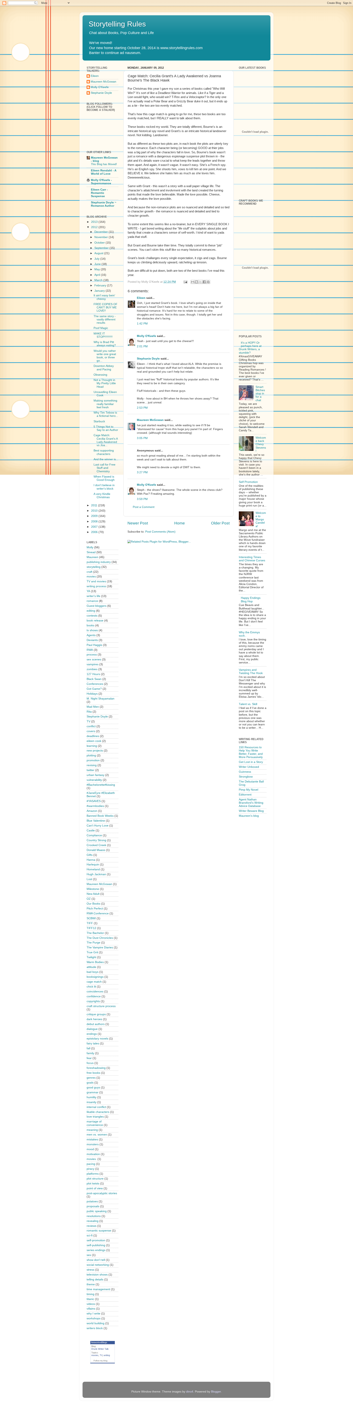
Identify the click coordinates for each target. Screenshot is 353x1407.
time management (98, 1289)
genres (91, 1077)
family (90, 1053)
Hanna (91, 859)
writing (107, 1355)
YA (88, 591)
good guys (93, 1087)
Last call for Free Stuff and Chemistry (104, 468)
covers (91, 731)
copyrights (93, 1001)
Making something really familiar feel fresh (105, 404)
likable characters (98, 1111)
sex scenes (94, 659)
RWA (90, 649)
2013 (94, 221)
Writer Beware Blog (251, 810)
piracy (90, 1168)
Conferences (95, 683)
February (100, 285)
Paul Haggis (94, 645)
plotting (91, 755)
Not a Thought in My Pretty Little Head (105, 383)
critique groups (96, 1014)
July (97, 258)
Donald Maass (96, 850)
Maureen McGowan (150, 420)
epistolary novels (97, 1038)
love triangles (95, 1116)
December (101, 231)
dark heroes (94, 1019)
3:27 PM (142, 472)
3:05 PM (142, 438)
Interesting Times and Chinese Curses (252, 559)
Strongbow (246, 776)
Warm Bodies (95, 962)
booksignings (95, 976)
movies (91, 576)
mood (90, 1149)
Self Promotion (248, 481)
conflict (91, 726)
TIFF (90, 923)
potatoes (92, 1201)
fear (89, 1058)
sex (89, 1255)
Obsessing (100, 374)
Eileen (141, 297)
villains (91, 1308)
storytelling (94, 566)
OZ (89, 898)
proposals (93, 1206)
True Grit (92, 952)
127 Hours (93, 674)
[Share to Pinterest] (208, 282)
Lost (89, 879)
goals (90, 1082)
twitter (90, 770)
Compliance (94, 835)
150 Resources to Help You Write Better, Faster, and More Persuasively (251, 752)
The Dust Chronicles (100, 937)
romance (92, 601)
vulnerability (94, 779)
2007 (94, 526)
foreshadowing (96, 1067)
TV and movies (96, 581)
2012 (94, 227)
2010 (94, 510)
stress (90, 1269)
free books (93, 1072)
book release (95, 620)
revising (92, 765)
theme (91, 1284)
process (92, 654)
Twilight (91, 957)
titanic (90, 1299)
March (98, 280)
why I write (93, 1313)
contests (92, 615)
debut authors (96, 1024)
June (98, 264)
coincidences (95, 991)
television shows (97, 1274)
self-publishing (96, 1245)
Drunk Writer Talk (100, 1349)
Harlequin (93, 864)
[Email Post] (185, 281)
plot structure (95, 1178)
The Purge (93, 942)
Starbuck (99, 421)
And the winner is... (106, 459)
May (97, 269)
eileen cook (94, 741)
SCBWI (91, 918)
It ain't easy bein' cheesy (104, 297)
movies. (92, 1159)
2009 (94, 516)
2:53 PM (142, 407)
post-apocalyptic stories (102, 1193)
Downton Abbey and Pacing (104, 367)
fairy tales (93, 1043)
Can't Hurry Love (97, 825)
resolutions (94, 1216)
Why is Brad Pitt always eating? (105, 344)
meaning (92, 1129)
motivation (93, 1154)
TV (88, 721)
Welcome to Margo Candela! (261, 519)
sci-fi (90, 1235)
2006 (94, 532)
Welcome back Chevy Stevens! (261, 444)
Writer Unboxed (249, 766)
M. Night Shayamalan (100, 698)
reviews (91, 1225)
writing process (96, 586)
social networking (98, 1264)
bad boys (92, 971)
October (100, 242)
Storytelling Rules (117, 24)
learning (92, 745)
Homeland (93, 869)
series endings (96, 1250)
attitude (91, 967)
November (101, 237)
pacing (91, 1163)
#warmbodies (95, 806)
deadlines (93, 736)
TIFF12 (91, 928)
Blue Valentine (96, 820)
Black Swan (94, 679)
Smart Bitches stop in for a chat (260, 393)
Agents (91, 635)
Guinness (245, 771)
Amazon (92, 810)
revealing (92, 1221)
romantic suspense (99, 1230)
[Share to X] (200, 282)
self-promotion (96, 1240)
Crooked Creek (96, 845)
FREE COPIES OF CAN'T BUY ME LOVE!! (105, 307)
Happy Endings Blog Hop (250, 599)
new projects (95, 750)
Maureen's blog (249, 815)
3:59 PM (142, 499)
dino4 (189, 1391)
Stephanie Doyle (148, 358)
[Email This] (193, 282)
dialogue (92, 1029)
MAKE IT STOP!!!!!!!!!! (103, 335)
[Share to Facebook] (204, 282)
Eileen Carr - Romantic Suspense (99, 193)
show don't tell (96, 1259)
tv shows (92, 630)
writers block (95, 1328)
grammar (92, 1092)
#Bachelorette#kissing (101, 784)
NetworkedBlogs (99, 1342)
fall (88, 1048)
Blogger (216, 1391)
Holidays (92, 693)
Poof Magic (101, 328)
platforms (93, 1173)
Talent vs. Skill (248, 704)
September (101, 247)
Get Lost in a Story (251, 762)
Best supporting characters (104, 452)
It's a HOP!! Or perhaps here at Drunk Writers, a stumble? (250, 347)
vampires (92, 664)
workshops (94, 1318)
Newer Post (137, 523)
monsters (93, 1144)
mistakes (92, 1139)
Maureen (92, 557)
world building (95, 1323)
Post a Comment (143, 507)
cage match (94, 981)
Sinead (91, 552)
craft (89, 571)
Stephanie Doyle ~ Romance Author (103, 204)
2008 (94, 521)
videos (91, 1303)
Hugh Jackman (96, 874)
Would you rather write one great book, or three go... (105, 355)
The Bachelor (95, 933)
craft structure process (101, 1006)
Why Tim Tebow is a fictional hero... (106, 414)
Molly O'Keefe (146, 336)
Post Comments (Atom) (160, 531)
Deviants (92, 640)
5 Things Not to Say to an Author (106, 428)
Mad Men (93, 706)
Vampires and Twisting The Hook (251, 671)
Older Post (220, 523)
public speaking (97, 1211)
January (100, 290)
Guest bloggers (96, 605)
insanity (91, 1102)
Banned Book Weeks (100, 815)
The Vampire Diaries (100, 947)
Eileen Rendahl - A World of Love (103, 172)
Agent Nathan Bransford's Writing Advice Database (251, 803)
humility (91, 1097)
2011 (94, 505)
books (90, 625)
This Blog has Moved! (104, 164)
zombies (92, 669)
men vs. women (97, 1134)
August (99, 253)
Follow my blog (100, 1361)
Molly (90, 547)
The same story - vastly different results (105, 319)
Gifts (90, 854)
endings (92, 1033)
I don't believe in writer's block (104, 487)
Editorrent (245, 794)
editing (91, 610)
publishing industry (99, 562)
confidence (94, 996)
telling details (95, 1279)
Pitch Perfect (95, 908)
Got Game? (94, 688)
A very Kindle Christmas (102, 495)
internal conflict (96, 1107)
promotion (93, 760)
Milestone (93, 889)
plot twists (93, 1183)
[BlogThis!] (196, 282)
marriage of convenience (95, 1123)
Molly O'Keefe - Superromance (101, 182)
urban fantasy (95, 775)
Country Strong (96, 840)
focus (90, 1063)
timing (90, 1294)
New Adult (93, 893)
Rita (89, 711)
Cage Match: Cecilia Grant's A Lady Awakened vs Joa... (106, 440)
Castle (91, 830)
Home (179, 523)
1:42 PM (142, 323)
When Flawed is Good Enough (104, 478)
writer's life (93, 596)
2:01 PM (142, 346)
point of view (95, 1188)
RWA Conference (98, 913)
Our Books (93, 903)
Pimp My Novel (248, 789)
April (97, 274)
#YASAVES (94, 801)
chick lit (91, 986)
